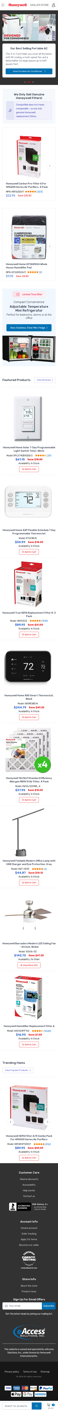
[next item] (47, 43)
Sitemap (45, 1371)
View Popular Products (17, 1070)
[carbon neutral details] (29, 1259)
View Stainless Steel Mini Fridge (27, 327)
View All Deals (44, 380)
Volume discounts (29, 1179)
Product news (29, 1291)
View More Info (30, 965)
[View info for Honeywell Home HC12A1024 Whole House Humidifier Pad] (29, 238)
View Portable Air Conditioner (28, 71)
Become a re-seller (29, 1245)
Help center (29, 1190)
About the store (29, 1285)
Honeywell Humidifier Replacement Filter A (29, 1026)
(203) (39, 191)
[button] (8, 166)
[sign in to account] (53, 5)
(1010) (44, 621)
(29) (48, 455)
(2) (40, 272)
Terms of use (30, 1371)
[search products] (37, 1406)
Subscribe (48, 1305)
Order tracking (29, 1233)
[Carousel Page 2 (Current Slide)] (29, 82)
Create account (29, 1228)
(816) (48, 1144)
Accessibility (29, 1185)
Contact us (29, 1196)
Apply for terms (29, 1239)
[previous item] (10, 43)
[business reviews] (29, 1206)
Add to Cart (30, 469)
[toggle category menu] (3, 5)
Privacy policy (12, 1371)
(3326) (47, 1031)
